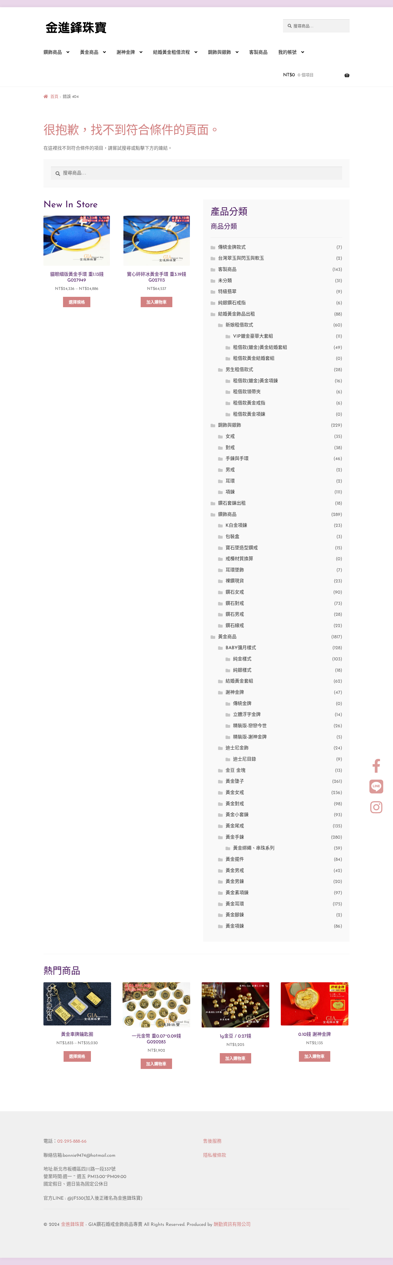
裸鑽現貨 (235, 581)
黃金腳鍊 (235, 915)
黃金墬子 (235, 781)
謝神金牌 (126, 52)
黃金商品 (89, 52)
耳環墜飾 (235, 570)
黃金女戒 (235, 793)
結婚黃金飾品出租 (236, 314)
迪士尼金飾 (237, 748)
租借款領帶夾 (247, 392)
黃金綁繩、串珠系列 (253, 848)
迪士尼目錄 (244, 759)
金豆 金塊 (235, 770)
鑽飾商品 (52, 52)
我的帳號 (287, 52)
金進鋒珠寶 (72, 1224)
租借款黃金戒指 (249, 403)
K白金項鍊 (236, 525)
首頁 (54, 97)
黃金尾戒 (235, 826)
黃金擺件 (235, 859)
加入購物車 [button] (156, 302)
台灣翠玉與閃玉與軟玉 (241, 258)
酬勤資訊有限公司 (232, 1224)
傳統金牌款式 (232, 247)
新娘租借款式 (239, 325)
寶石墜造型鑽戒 (242, 548)
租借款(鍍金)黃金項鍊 (255, 381)
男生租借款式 (239, 370)
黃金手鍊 (235, 837)
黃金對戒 (235, 804)
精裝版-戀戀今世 (250, 726)
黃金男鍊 (235, 882)
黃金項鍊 (235, 926)
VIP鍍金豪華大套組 (253, 336)
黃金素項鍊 (237, 893)
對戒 (230, 448)
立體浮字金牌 (247, 715)
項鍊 (230, 492)
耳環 (230, 481)
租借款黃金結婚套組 (253, 358)
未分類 (225, 281)
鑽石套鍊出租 (232, 503)
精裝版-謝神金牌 (250, 737)
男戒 (230, 470)
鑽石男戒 (235, 614)
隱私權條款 (214, 1155)
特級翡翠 (227, 292)
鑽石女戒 (235, 592)
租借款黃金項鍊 (249, 414)
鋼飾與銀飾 (219, 52)
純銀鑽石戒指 (232, 303)
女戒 (230, 436)
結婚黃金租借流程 (171, 52)
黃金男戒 (235, 871)
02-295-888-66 (72, 1141)
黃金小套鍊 (237, 815)
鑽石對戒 (235, 603)
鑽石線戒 (235, 626)
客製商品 (258, 52)
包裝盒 (232, 537)
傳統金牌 (242, 704)
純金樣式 (242, 659)
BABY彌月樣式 (241, 648)
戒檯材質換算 (239, 559)
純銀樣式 (242, 670)
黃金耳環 (235, 904)
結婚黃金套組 (239, 681)
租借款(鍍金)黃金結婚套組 (260, 347)
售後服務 (212, 1141)
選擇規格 (77, 302)
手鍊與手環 (237, 459)
